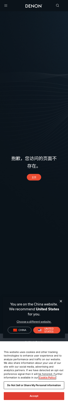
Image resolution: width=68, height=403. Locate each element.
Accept (34, 395)
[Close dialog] (61, 301)
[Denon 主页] (34, 5)
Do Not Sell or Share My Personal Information (34, 385)
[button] (57, 6)
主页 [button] (34, 177)
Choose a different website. (34, 321)
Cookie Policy (47, 377)
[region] (34, 372)
